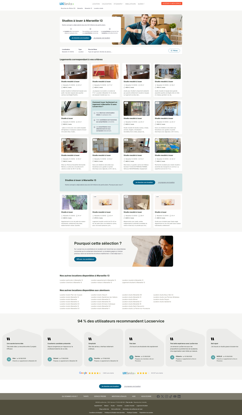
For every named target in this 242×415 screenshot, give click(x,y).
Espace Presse (100, 396)
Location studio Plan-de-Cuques (71, 295)
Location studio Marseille (68, 299)
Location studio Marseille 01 (100, 299)
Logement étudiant (142, 405)
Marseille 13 (88, 8)
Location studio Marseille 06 (132, 295)
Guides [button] (140, 4)
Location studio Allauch (99, 295)
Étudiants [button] (118, 4)
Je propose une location (101, 38)
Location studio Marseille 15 (69, 306)
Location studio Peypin (161, 299)
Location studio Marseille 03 (69, 308)
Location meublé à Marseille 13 (132, 280)
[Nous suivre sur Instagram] (166, 396)
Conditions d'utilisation (95, 412)
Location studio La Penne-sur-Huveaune (136, 308)
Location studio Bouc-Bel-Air (163, 295)
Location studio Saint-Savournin (133, 306)
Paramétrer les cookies (146, 412)
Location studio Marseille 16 (131, 304)
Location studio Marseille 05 (101, 302)
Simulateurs (130, 4)
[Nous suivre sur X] (162, 396)
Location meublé (129, 405)
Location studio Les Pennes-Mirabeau (166, 297)
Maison (106, 405)
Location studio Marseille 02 (101, 306)
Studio (113, 405)
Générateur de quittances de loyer (133, 409)
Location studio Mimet (130, 299)
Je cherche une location (80, 38)
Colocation (107, 4)
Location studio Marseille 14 (69, 297)
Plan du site (129, 402)
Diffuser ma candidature (85, 259)
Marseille (80, 8)
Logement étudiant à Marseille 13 (133, 282)
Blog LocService (104, 409)
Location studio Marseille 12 (69, 302)
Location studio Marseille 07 (131, 302)
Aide (134, 396)
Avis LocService (115, 409)
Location (96, 4)
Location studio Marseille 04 (69, 304)
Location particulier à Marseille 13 (71, 280)
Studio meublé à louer (70, 81)
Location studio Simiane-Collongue (103, 304)
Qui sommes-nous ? (70, 396)
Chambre (119, 405)
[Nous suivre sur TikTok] (171, 396)
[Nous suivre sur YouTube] (175, 396)
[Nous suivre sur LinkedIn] (179, 396)
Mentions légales (119, 396)
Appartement (98, 405)
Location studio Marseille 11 (100, 308)
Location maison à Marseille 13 (101, 282)
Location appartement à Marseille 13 (103, 280)
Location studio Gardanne (162, 302)
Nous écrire (146, 396)
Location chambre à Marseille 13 (71, 282)
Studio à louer (67, 118)
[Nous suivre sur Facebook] (158, 396)
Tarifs (85, 396)
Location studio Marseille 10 (131, 297)
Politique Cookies (132, 412)
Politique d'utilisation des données (115, 412)
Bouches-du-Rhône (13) (68, 8)
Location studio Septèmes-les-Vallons (104, 297)
